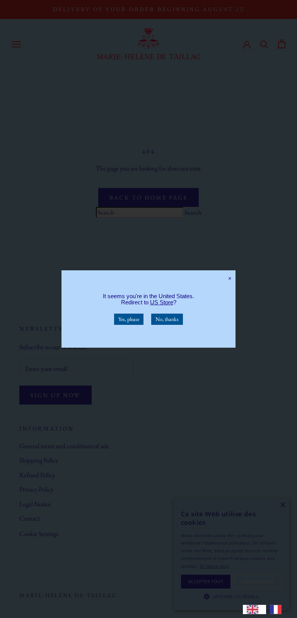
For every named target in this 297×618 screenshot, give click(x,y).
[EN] (254, 609)
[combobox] (254, 609)
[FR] (277, 609)
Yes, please (128, 319)
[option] (277, 609)
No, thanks (167, 319)
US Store (161, 302)
